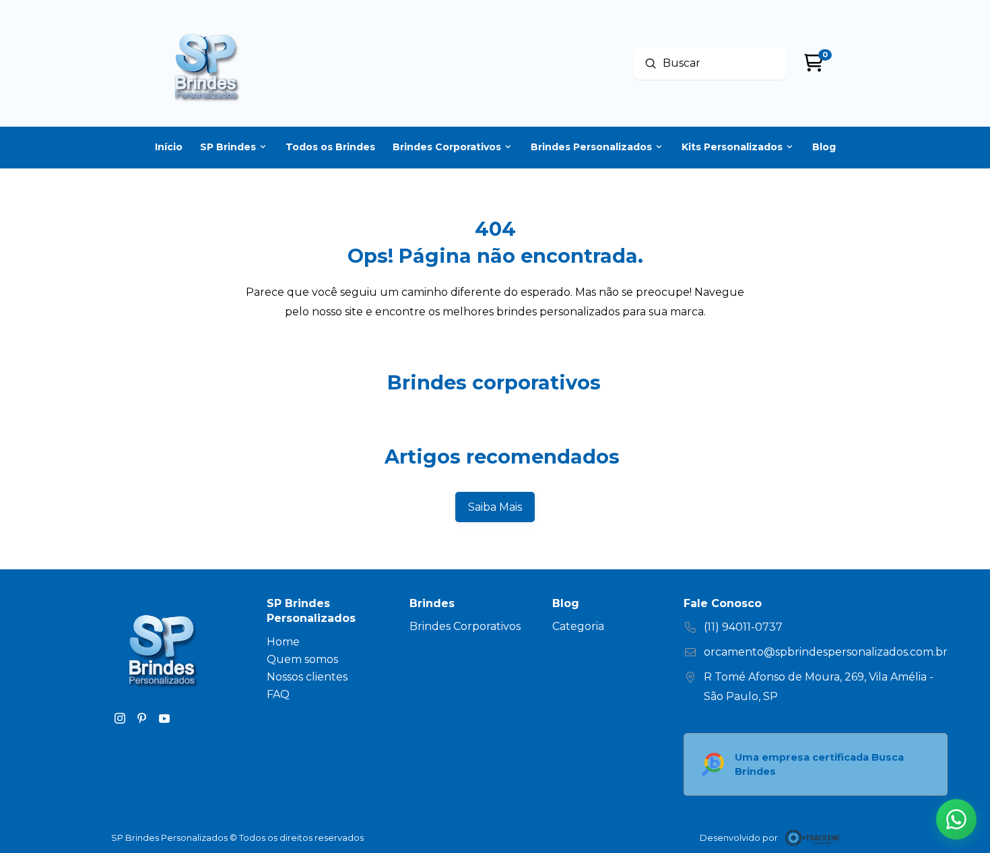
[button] (956, 819)
